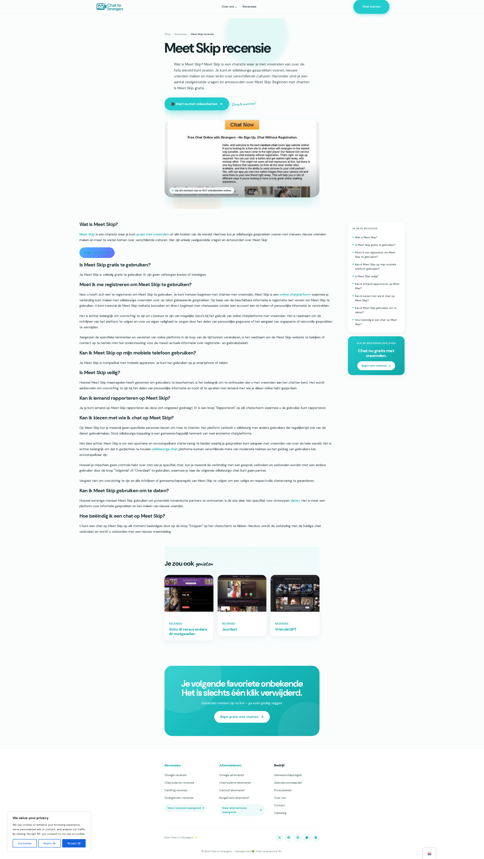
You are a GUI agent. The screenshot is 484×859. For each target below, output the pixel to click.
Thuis (167, 34)
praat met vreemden (153, 234)
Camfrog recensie (175, 790)
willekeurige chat (165, 449)
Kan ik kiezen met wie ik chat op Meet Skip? (375, 298)
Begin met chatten (97, 252)
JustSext (229, 629)
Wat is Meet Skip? (366, 237)
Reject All (49, 843)
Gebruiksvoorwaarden (288, 782)
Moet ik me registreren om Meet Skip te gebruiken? (375, 255)
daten (295, 500)
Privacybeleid (282, 790)
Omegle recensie (175, 775)
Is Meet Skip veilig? (367, 276)
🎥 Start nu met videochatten (194, 104)
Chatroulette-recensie (179, 782)
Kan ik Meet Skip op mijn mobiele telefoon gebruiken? (375, 266)
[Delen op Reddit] (297, 837)
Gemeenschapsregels (288, 775)
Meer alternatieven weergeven (242, 810)
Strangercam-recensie (179, 798)
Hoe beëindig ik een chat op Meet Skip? (376, 322)
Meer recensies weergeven (186, 808)
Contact (279, 805)
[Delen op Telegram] (316, 837)
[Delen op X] (279, 837)
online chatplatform (295, 294)
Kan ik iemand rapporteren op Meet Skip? (377, 286)
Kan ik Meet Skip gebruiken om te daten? (375, 310)
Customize (25, 843)
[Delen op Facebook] (288, 837)
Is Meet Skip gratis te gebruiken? (375, 245)
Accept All (73, 843)
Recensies (181, 34)
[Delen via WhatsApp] (306, 837)
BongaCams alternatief (234, 798)
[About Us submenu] (236, 7)
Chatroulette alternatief (235, 782)
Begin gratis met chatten (239, 717)
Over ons (280, 798)
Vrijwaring (280, 813)
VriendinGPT (285, 629)
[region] (49, 831)
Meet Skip (87, 234)
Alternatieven (230, 765)
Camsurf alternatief (231, 790)
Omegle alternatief (231, 775)
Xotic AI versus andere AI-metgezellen (188, 631)
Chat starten (371, 7)
